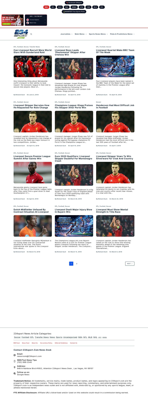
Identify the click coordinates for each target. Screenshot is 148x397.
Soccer (26, 47)
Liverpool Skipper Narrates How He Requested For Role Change (31, 106)
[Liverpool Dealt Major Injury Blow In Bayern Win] (74, 226)
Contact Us (73, 343)
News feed (25, 343)
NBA (46, 7)
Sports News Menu (97, 34)
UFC (99, 337)
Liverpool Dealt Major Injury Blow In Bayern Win (73, 210)
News (52, 337)
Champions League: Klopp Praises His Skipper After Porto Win (74, 106)
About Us (35, 343)
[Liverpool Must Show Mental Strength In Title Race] (115, 226)
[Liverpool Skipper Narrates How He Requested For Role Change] (33, 121)
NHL (66, 7)
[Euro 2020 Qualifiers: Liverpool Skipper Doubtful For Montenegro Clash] (74, 175)
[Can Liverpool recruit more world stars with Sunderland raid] (33, 66)
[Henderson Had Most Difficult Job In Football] (115, 121)
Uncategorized (70, 337)
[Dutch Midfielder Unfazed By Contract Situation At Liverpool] (33, 226)
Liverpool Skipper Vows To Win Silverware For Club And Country (114, 157)
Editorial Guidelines (61, 343)
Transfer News (34, 47)
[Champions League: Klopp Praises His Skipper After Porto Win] (74, 121)
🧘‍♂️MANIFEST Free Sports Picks (74, 11)
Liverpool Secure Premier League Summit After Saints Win (32, 157)
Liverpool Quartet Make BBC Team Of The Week (115, 51)
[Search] (31, 34)
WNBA (74, 7)
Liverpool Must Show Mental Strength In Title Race (112, 210)
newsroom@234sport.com (29, 356)
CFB (81, 7)
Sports (59, 337)
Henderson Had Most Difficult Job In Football (115, 106)
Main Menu (79, 34)
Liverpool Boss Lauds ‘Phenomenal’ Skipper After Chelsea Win (70, 52)
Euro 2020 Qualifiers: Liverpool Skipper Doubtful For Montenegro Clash (73, 158)
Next (129, 263)
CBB (88, 7)
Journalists (65, 34)
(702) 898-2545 (24, 362)
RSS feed (17, 343)
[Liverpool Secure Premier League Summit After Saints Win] (33, 172)
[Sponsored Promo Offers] (13, 20)
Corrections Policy (46, 343)
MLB (59, 7)
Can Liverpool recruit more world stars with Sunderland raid (33, 51)
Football (20, 47)
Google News (23, 374)
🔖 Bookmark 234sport (74, 2)
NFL (53, 7)
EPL (102, 7)
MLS (95, 7)
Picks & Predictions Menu (121, 34)
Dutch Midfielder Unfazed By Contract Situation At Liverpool (31, 210)
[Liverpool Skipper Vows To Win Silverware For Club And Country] (115, 172)
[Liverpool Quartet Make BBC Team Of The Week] (115, 66)
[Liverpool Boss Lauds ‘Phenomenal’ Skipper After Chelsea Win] (74, 68)
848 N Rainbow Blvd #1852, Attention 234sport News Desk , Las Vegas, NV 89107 (55, 368)
